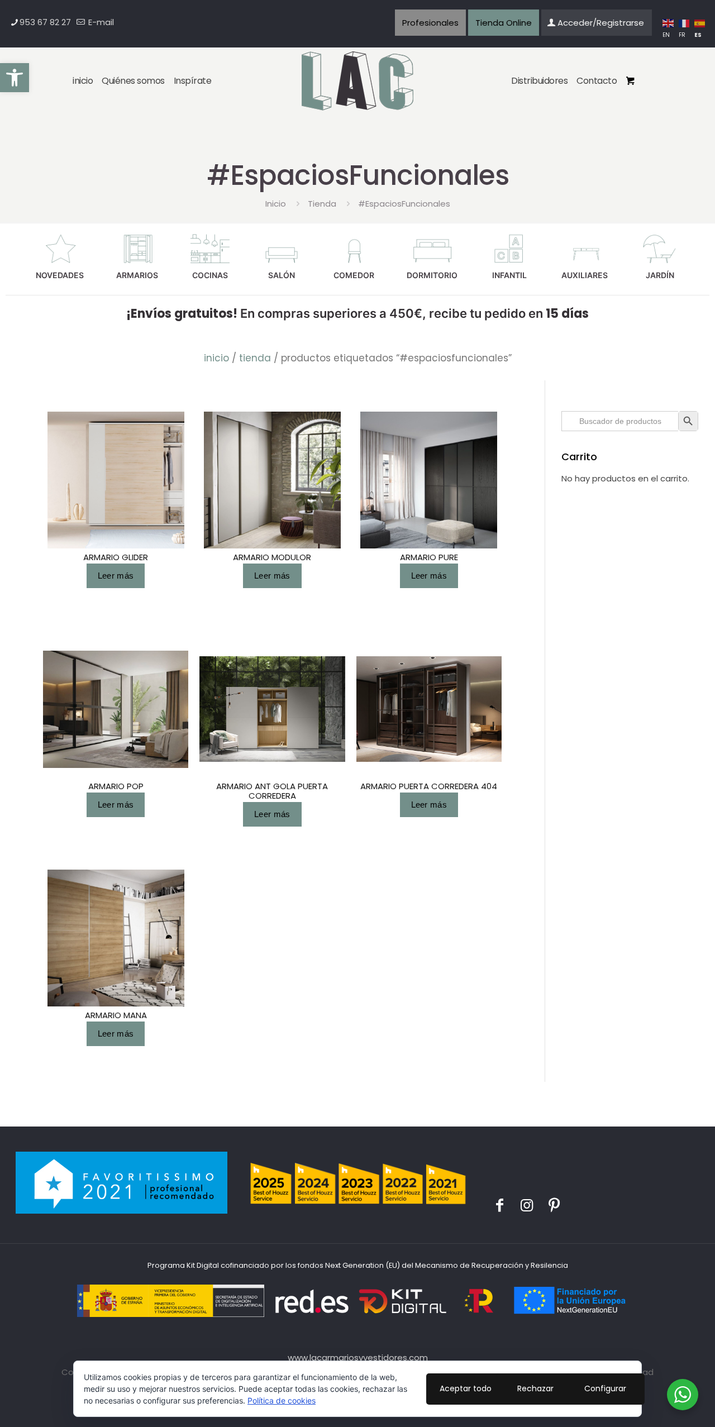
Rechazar (535, 1388)
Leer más (116, 575)
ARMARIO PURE (429, 557)
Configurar (605, 1388)
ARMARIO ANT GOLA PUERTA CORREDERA (272, 790)
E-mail (100, 22)
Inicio (275, 203)
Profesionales (430, 22)
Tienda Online (503, 22)
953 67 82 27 (45, 22)
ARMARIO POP (116, 786)
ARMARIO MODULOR (272, 557)
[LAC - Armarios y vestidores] (357, 81)
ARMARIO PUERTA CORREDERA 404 (428, 786)
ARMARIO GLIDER (115, 557)
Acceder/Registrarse (600, 22)
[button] (14, 77)
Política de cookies (281, 1400)
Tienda (322, 203)
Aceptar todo (466, 1388)
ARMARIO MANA (116, 1015)
